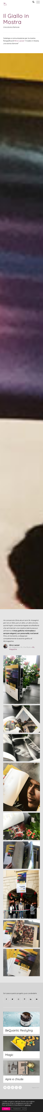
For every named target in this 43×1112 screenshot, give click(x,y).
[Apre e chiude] (21, 1068)
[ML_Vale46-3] (22, 895)
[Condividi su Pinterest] (25, 999)
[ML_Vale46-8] (22, 827)
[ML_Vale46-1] (22, 680)
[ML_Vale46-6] (22, 855)
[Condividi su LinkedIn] (31, 999)
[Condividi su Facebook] (6, 999)
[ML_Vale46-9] (22, 748)
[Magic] (21, 1043)
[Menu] (37, 2)
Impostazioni (17, 1108)
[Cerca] (32, 2)
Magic (9, 1055)
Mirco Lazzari (19, 41)
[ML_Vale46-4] (22, 963)
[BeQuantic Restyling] (21, 1019)
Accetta (6, 1108)
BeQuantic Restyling (19, 1030)
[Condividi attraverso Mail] (37, 999)
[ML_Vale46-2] (22, 788)
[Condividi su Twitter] (13, 999)
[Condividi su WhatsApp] (19, 999)
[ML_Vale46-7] (22, 719)
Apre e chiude (14, 1079)
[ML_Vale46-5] (22, 934)
